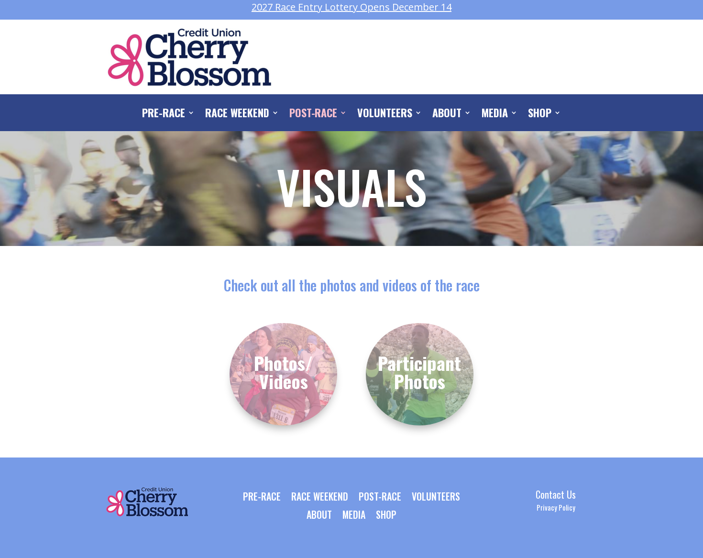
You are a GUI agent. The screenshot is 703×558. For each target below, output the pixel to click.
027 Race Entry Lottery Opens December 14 (351, 6)
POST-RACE (313, 114)
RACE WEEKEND (237, 114)
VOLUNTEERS (384, 114)
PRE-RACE (163, 114)
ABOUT (446, 114)
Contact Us (556, 494)
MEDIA (495, 114)
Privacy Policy (556, 507)
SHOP (539, 114)
